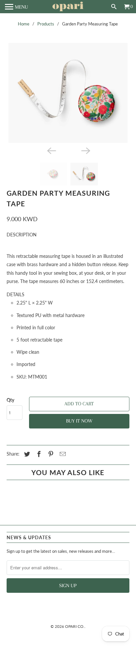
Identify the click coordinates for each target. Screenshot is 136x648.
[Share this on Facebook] (38, 454)
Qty (10, 400)
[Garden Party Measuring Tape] (67, 93)
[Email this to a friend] (61, 454)
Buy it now (79, 421)
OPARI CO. (75, 626)
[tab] (68, 234)
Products (45, 23)
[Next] (85, 150)
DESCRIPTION (22, 234)
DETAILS (15, 294)
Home (23, 23)
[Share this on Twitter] (26, 454)
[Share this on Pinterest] (50, 454)
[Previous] (51, 150)
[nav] (16, 6)
